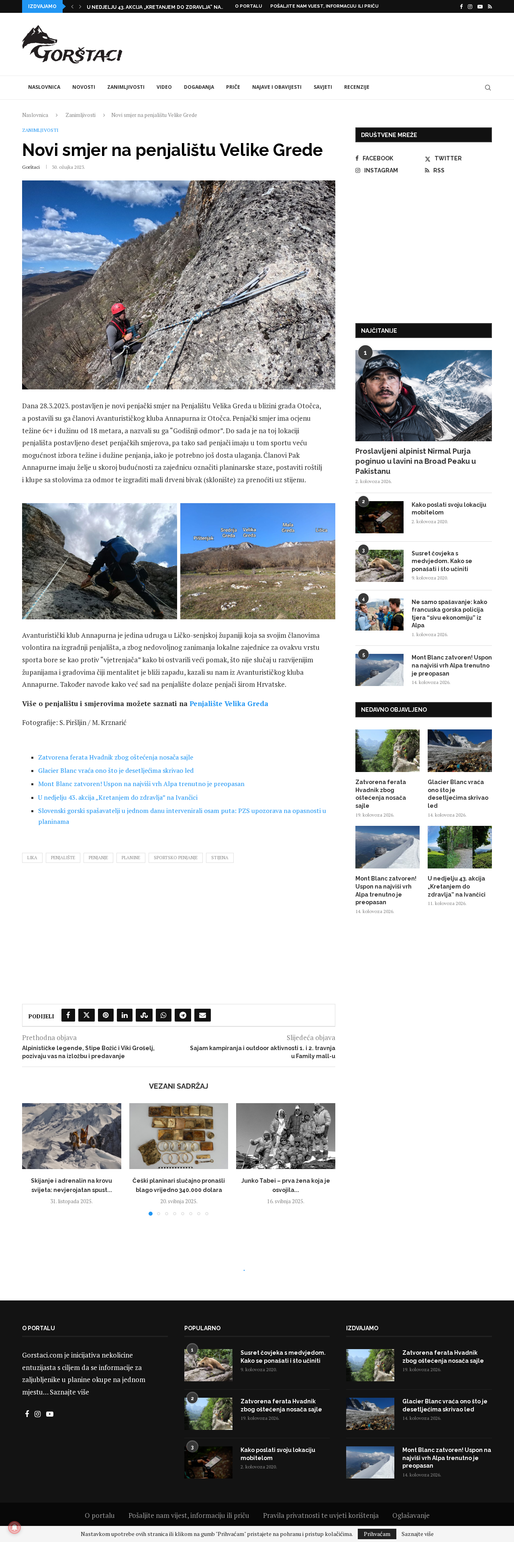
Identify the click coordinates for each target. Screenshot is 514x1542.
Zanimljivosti (126, 87)
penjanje (98, 857)
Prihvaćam (377, 1534)
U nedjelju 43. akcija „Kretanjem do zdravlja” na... (155, 7)
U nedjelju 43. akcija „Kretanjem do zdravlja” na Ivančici (118, 797)
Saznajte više (69, 1392)
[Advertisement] (346, 43)
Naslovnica (44, 87)
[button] (72, 6)
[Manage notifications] (14, 1527)
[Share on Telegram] (183, 1015)
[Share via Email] (202, 1015)
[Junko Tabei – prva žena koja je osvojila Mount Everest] (285, 1136)
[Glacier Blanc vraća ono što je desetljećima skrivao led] (460, 750)
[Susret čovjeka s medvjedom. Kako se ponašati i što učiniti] (379, 566)
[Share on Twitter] (86, 1015)
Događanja (199, 87)
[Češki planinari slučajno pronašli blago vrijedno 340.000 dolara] (178, 1136)
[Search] (488, 87)
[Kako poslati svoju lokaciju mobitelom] (379, 517)
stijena (219, 857)
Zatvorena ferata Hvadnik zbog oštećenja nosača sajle (115, 757)
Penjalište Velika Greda (229, 703)
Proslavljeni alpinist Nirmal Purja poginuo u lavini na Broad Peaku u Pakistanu (415, 461)
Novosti (83, 87)
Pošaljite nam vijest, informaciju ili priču (324, 6)
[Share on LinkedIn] (125, 1015)
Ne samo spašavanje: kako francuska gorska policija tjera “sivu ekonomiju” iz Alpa (449, 614)
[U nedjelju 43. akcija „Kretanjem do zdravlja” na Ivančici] (460, 847)
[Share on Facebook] (68, 1015)
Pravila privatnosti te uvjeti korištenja (321, 1515)
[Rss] (490, 6)
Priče (233, 87)
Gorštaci (31, 167)
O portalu (248, 6)
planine (131, 857)
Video (164, 87)
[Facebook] (461, 6)
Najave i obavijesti (277, 87)
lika (32, 857)
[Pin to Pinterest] (106, 1015)
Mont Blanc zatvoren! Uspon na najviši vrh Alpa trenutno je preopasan (141, 783)
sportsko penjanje (176, 857)
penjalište (63, 857)
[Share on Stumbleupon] (144, 1015)
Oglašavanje (411, 1515)
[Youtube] (480, 6)
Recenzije (356, 87)
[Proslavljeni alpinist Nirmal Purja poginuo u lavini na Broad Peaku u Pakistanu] (423, 395)
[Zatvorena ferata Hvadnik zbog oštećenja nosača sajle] (387, 750)
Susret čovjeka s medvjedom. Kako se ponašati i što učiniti (442, 561)
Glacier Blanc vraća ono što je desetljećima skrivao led (116, 770)
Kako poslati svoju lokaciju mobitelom (449, 509)
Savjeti (323, 87)
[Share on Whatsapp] (163, 1015)
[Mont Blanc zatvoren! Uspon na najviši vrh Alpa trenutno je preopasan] (379, 670)
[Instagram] (470, 6)
